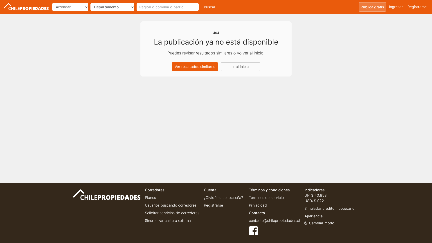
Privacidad (258, 205)
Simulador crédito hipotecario (329, 208)
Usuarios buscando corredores (170, 205)
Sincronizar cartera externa (168, 220)
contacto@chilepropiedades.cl (274, 220)
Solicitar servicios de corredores (172, 213)
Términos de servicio (266, 197)
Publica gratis (372, 7)
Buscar (209, 7)
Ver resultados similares (195, 66)
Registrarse (417, 6)
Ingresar (396, 6)
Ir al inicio (240, 66)
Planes (150, 197)
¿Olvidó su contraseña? (223, 197)
